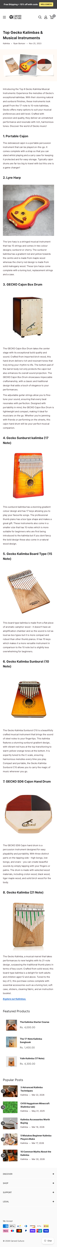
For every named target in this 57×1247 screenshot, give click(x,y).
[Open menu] (4, 17)
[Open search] (40, 17)
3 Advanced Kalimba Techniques (31, 1089)
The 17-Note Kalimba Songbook (31, 1040)
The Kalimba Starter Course (34, 1022)
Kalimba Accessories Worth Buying (35, 1121)
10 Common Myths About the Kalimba (35, 1153)
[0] (51, 17)
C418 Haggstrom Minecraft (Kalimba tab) (35, 1105)
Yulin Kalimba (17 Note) (32, 1058)
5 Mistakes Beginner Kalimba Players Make (35, 1137)
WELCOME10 (46, 4)
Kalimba (6, 43)
